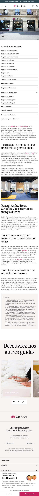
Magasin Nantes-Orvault (8, 79)
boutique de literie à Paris (19, 126)
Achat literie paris (6, 110)
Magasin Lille (5, 73)
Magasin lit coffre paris (8, 103)
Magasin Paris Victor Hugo (9, 69)
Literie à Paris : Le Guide (17, 11)
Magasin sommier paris (8, 100)
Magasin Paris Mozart (7, 63)
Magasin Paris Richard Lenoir (10, 53)
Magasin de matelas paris (9, 92)
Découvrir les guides (19, 402)
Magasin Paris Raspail (7, 60)
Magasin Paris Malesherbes (9, 57)
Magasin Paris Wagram (8, 66)
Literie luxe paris (6, 106)
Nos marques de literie (8, 115)
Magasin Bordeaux (6, 76)
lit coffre (19, 259)
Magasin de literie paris (8, 88)
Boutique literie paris (7, 83)
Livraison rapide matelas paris (10, 119)
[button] (2, 6)
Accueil (4, 11)
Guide (9, 11)
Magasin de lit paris (7, 96)
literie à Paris (29, 153)
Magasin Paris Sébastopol (9, 50)
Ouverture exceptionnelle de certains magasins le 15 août (19, 1)
